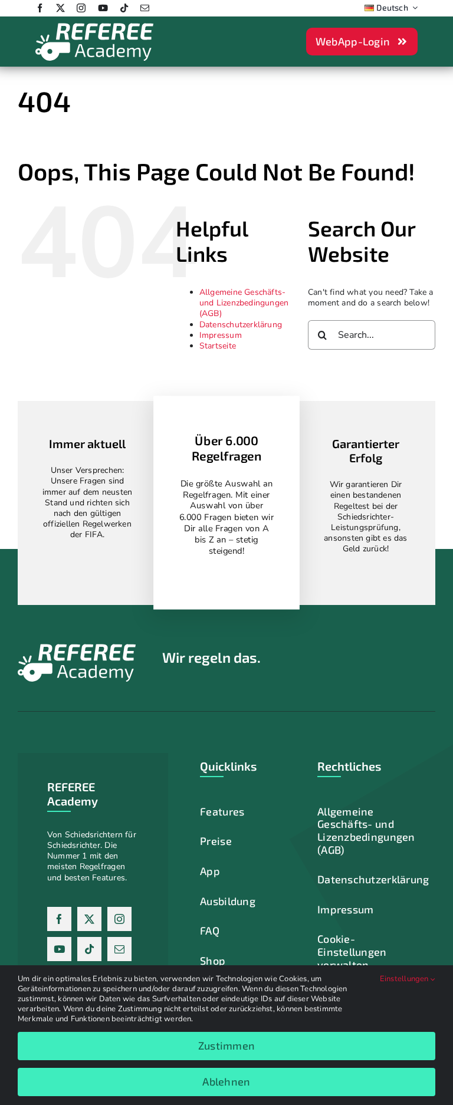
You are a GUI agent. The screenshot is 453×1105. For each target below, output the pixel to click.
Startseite (217, 345)
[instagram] (81, 8)
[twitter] (60, 8)
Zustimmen (226, 1045)
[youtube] (103, 8)
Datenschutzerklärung (240, 324)
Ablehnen (226, 1081)
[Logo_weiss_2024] (94, 26)
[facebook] (39, 8)
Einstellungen (405, 979)
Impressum (220, 335)
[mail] (144, 8)
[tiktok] (124, 8)
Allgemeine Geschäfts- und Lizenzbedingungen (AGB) (243, 303)
